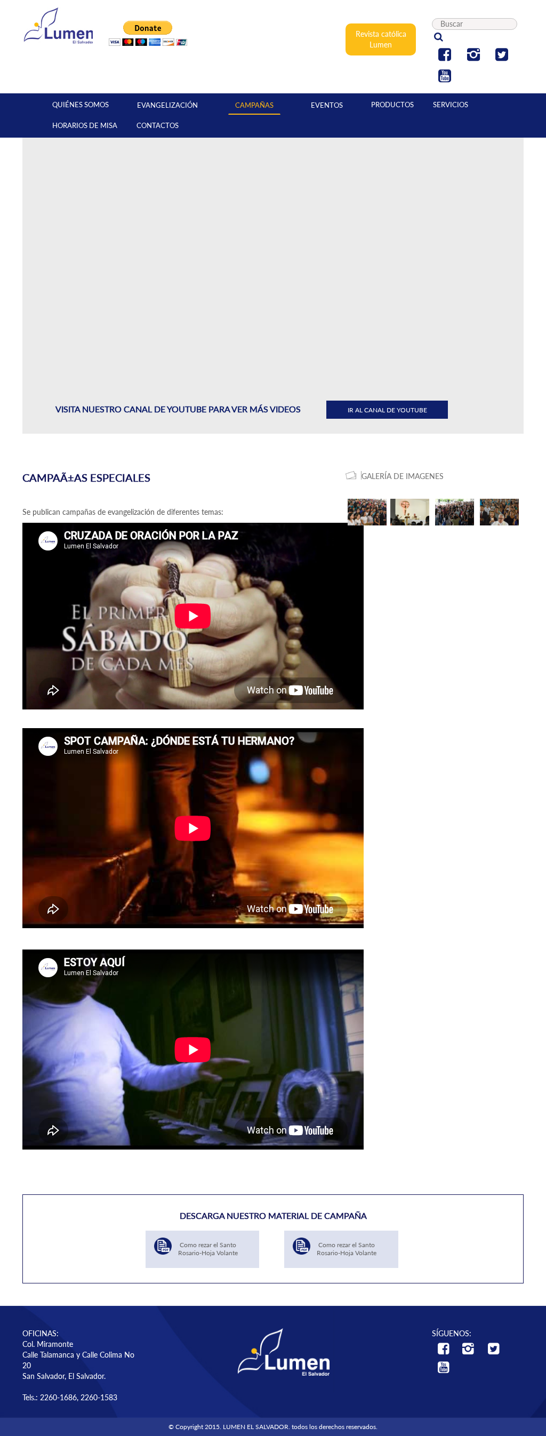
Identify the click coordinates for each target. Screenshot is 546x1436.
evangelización (167, 105)
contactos (157, 125)
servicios (450, 104)
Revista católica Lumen (381, 39)
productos (392, 104)
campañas (254, 105)
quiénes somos (80, 104)
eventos (327, 105)
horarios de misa (84, 125)
